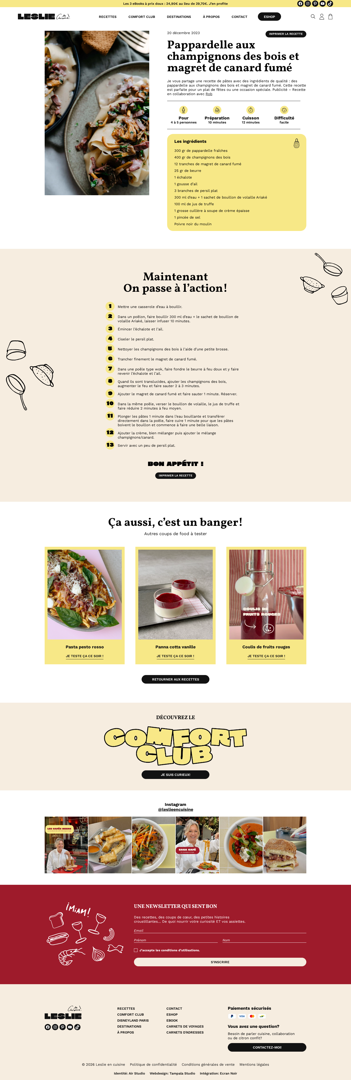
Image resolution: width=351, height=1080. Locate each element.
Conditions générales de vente (208, 1064)
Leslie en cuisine (110, 1064)
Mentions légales (254, 1064)
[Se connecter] (322, 16)
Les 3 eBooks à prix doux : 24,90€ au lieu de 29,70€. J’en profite (175, 3)
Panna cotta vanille (175, 646)
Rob (209, 94)
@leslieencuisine (175, 809)
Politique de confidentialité (153, 1064)
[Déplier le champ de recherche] (313, 16)
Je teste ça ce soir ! (84, 656)
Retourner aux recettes (175, 679)
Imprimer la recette (286, 34)
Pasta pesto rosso (85, 646)
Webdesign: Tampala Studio (172, 1073)
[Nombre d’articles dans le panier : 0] (329, 16)
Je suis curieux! (175, 775)
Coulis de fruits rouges (266, 646)
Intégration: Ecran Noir (218, 1073)
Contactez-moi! (267, 1047)
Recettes (108, 17)
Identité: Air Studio (129, 1073)
